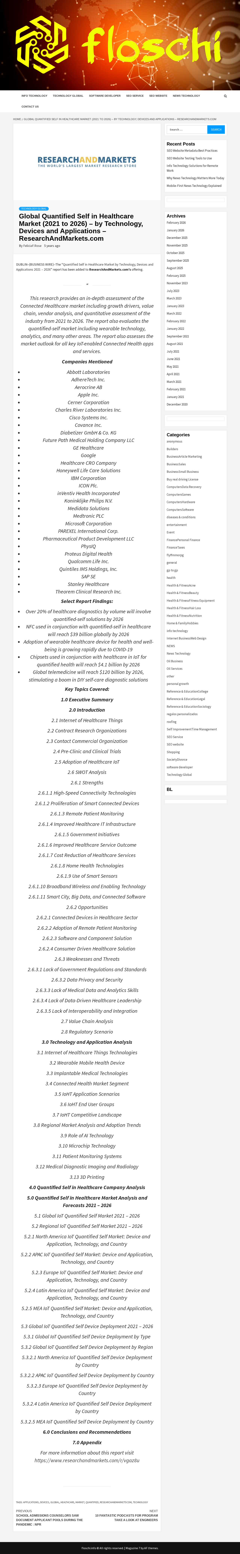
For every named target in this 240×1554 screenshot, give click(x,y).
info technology (34, 95)
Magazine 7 (133, 1548)
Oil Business (175, 661)
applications (31, 1502)
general (172, 563)
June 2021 (173, 359)
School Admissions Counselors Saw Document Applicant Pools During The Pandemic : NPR (49, 1517)
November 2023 (177, 283)
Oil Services (174, 669)
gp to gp (172, 570)
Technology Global (68, 95)
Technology (140, 1502)
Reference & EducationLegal (186, 699)
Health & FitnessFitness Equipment (191, 600)
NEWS (171, 646)
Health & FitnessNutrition (184, 616)
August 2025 (175, 268)
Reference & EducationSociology (189, 707)
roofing (171, 722)
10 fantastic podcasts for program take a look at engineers (126, 1515)
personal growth (178, 684)
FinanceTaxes (176, 547)
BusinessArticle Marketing (184, 456)
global (54, 1502)
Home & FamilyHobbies (182, 623)
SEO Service (135, 95)
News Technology (186, 95)
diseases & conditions (181, 517)
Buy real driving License (182, 479)
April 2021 (173, 374)
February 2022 (176, 321)
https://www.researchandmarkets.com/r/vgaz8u (87, 1460)
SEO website (158, 95)
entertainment (177, 525)
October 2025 (175, 253)
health (171, 578)
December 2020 (177, 404)
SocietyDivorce (177, 759)
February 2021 (176, 389)
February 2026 (176, 223)
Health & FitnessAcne (181, 585)
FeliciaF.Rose (32, 246)
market (80, 1502)
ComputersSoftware (180, 510)
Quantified (92, 1502)
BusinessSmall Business (183, 472)
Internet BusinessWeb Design (186, 638)
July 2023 (173, 291)
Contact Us (30, 106)
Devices (44, 1502)
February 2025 (176, 276)
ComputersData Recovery (184, 487)
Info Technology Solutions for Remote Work (192, 168)
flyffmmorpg (175, 555)
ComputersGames (179, 494)
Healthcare (67, 1502)
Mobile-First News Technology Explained (194, 186)
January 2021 (175, 397)
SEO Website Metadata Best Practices (192, 150)
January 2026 (175, 230)
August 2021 (175, 344)
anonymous (174, 441)
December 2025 (177, 238)
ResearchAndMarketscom (116, 1502)
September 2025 (178, 260)
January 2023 (175, 306)
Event (171, 532)
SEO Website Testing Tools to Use (189, 158)
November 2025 (177, 245)
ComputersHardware (181, 502)
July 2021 (173, 351)
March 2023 (174, 298)
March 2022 (174, 313)
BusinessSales (176, 464)
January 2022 (175, 329)
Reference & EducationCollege (187, 691)
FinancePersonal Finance (183, 540)
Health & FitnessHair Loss (184, 608)
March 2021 (174, 382)
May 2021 (173, 367)
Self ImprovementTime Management (192, 729)
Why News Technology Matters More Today (195, 178)
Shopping (173, 752)
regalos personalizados (182, 714)
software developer (105, 95)
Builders (172, 449)
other (170, 676)
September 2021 (178, 336)
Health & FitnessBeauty (183, 593)
